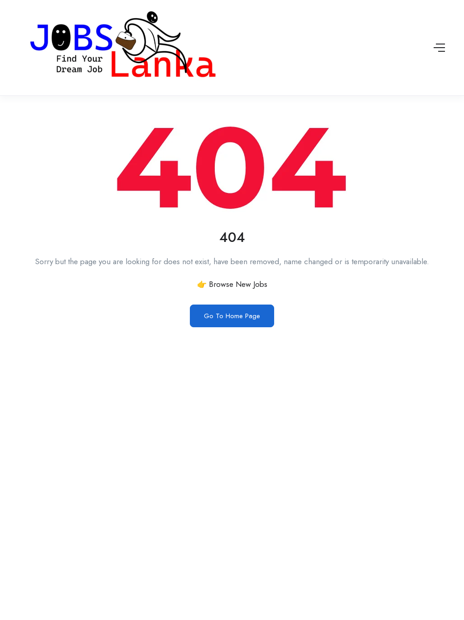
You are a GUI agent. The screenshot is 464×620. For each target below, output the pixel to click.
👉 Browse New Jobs (232, 284)
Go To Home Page (232, 316)
